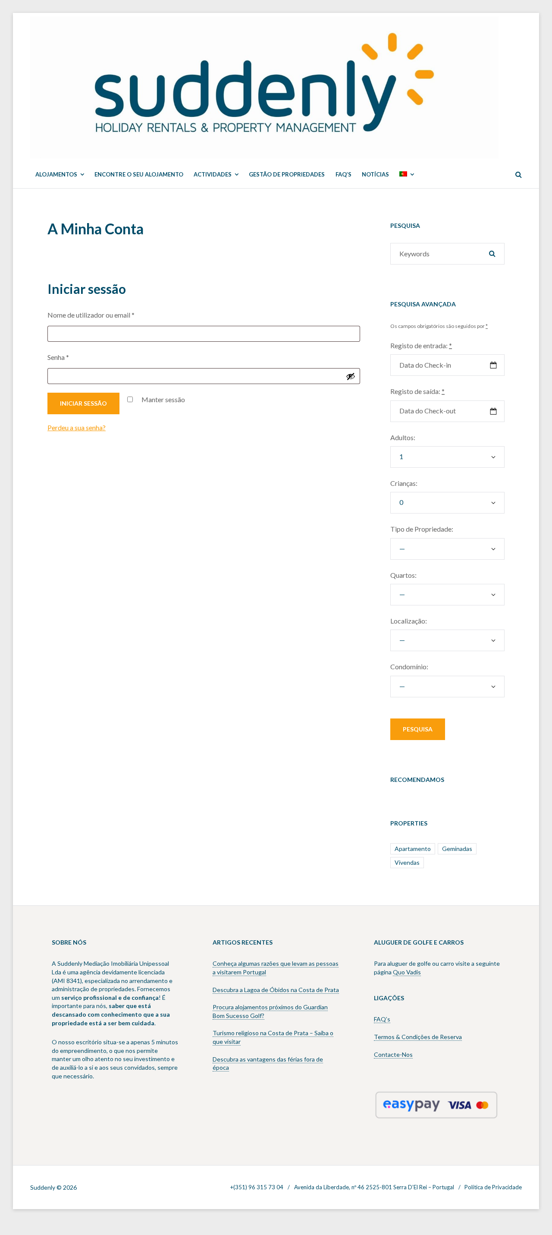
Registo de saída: (417, 391)
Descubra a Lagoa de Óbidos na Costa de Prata (276, 989)
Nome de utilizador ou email (108, 314)
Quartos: (403, 575)
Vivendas (407, 862)
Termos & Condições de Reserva (418, 1036)
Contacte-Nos (393, 1054)
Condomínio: (409, 666)
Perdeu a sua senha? (76, 427)
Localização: (408, 621)
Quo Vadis (407, 972)
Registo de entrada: (421, 345)
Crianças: (403, 483)
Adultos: (402, 437)
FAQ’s (382, 1019)
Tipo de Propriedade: (421, 529)
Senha (76, 357)
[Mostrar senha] (350, 376)
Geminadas (457, 848)
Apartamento (413, 848)
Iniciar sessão (83, 403)
